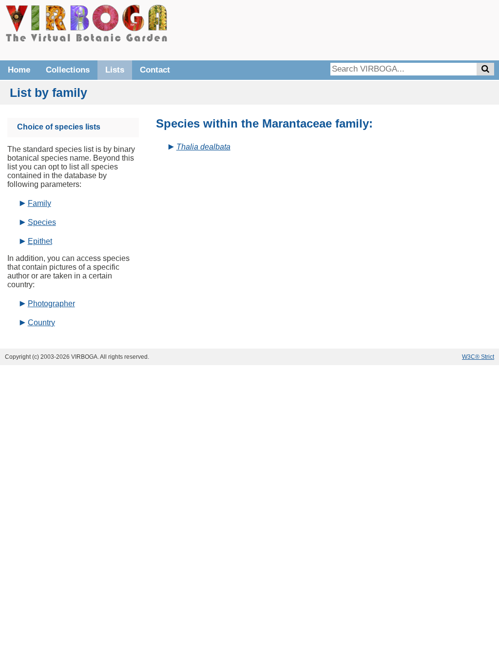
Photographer (51, 303)
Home (19, 69)
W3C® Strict (478, 356)
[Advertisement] (348, 29)
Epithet (40, 241)
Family (39, 203)
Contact (155, 69)
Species (42, 222)
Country (41, 322)
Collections (68, 69)
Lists (114, 69)
